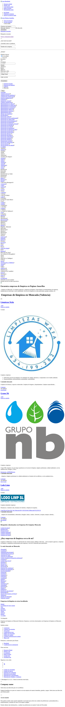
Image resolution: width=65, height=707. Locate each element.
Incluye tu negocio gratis (10, 15)
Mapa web (6, 638)
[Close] (1, 38)
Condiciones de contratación (11, 644)
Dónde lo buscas (5, 54)
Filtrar (2, 90)
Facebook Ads (7, 657)
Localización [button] (4, 278)
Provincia (3, 59)
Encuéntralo (4, 80)
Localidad (3, 62)
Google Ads (7, 656)
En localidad (5, 56)
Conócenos (6, 628)
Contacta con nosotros (9, 629)
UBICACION (4, 77)
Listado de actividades (9, 669)
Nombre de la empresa (6, 46)
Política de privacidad (9, 633)
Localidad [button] (3, 146)
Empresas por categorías (10, 672)
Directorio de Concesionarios (11, 675)
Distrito (2, 65)
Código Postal (4, 74)
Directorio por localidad (10, 674)
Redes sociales (7, 654)
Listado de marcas (8, 671)
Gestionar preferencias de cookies (12, 636)
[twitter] (4, 664)
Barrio (2, 68)
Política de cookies (8, 635)
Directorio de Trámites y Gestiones (12, 677)
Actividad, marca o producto (8, 43)
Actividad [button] (3, 92)
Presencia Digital (8, 650)
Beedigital (6, 643)
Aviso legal (6, 630)
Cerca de (4, 57)
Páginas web (7, 651)
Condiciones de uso (9, 632)
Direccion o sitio (5, 71)
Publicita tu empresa (9, 14)
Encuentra (3, 29)
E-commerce (7, 653)
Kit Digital (6, 12)
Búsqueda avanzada (6, 31)
